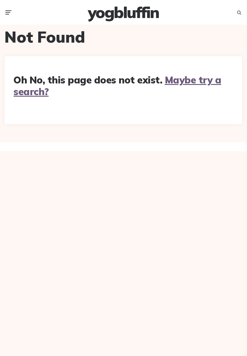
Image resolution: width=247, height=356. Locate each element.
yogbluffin (123, 12)
